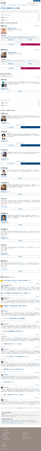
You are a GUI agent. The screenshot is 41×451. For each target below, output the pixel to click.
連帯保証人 (29, 421)
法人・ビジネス (25, 421)
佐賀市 (3, 415)
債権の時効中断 (12, 420)
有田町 (5, 416)
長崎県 (3, 140)
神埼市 (25, 415)
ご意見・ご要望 (25, 432)
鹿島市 (18, 415)
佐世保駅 (3, 159)
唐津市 (5, 415)
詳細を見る (20, 91)
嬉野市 (23, 415)
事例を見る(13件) (10, 63)
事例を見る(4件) (10, 39)
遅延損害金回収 (7, 421)
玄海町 (3, 416)
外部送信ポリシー (26, 436)
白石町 (12, 416)
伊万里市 (9, 28)
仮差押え (3, 421)
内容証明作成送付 (17, 420)
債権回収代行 (7, 420)
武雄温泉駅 (4, 123)
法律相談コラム (5, 435)
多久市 (10, 415)
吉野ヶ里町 (28, 415)
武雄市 (6, 122)
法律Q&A (4, 433)
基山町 (32, 415)
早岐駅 (3, 141)
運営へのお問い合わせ (6, 439)
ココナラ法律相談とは (6, 432)
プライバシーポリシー (26, 435)
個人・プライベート (20, 421)
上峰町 (34, 415)
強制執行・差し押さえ (33, 420)
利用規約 (24, 433)
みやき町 (37, 415)
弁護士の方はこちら (37, 0)
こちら (19, 76)
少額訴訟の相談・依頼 (13, 421)
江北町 (10, 416)
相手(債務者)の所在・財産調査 (24, 420)
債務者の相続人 (34, 421)
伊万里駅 (3, 89)
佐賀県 (3, 88)
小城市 (20, 415)
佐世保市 (6, 140)
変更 (39, 17)
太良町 (15, 416)
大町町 (8, 416)
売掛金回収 (3, 420)
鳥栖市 (8, 415)
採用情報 (4, 446)
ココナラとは (5, 436)
